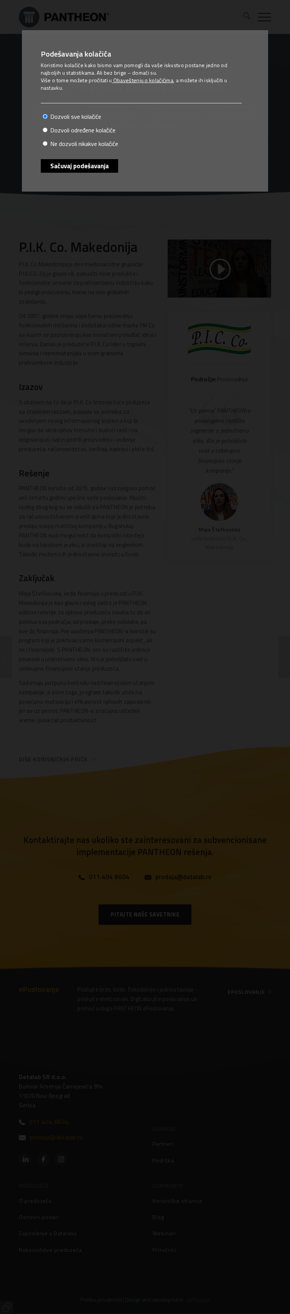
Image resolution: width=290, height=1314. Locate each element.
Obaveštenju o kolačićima (143, 80)
